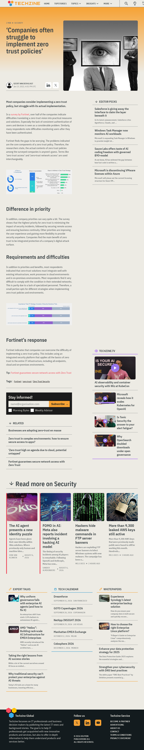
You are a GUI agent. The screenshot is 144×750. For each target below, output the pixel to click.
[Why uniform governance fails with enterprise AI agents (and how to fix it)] (13, 608)
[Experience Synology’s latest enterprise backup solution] (104, 606)
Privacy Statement (120, 738)
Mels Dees (80, 563)
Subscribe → (59, 404)
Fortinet (17, 381)
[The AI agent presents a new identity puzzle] (22, 507)
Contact (114, 731)
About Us (115, 728)
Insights (91, 3)
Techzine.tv (107, 351)
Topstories (60, 3)
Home (47, 3)
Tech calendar (68, 589)
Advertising (117, 724)
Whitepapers (113, 589)
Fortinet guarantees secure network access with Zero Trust (41, 372)
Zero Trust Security (41, 381)
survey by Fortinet (20, 114)
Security (18, 23)
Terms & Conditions (121, 734)
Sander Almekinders (49, 569)
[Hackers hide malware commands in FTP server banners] (88, 507)
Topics (74, 3)
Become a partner (120, 721)
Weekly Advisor (44, 410)
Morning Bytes (21, 410)
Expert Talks (22, 589)
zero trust (27, 381)
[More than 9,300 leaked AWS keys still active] (122, 507)
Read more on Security (45, 483)
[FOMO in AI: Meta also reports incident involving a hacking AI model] (55, 507)
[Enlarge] (68, 177)
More (106, 3)
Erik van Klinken (13, 556)
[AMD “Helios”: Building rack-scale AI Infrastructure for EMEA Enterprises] (13, 637)
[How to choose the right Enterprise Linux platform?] (104, 632)
